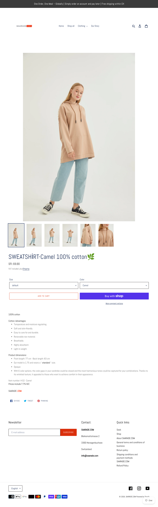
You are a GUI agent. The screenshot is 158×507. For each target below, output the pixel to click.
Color (82, 279)
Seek (119, 429)
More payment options (114, 303)
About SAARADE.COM (126, 438)
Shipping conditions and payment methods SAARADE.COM (127, 458)
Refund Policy (123, 465)
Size (11, 279)
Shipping (26, 268)
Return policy (122, 450)
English (14, 488)
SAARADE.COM (131, 496)
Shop (119, 433)
